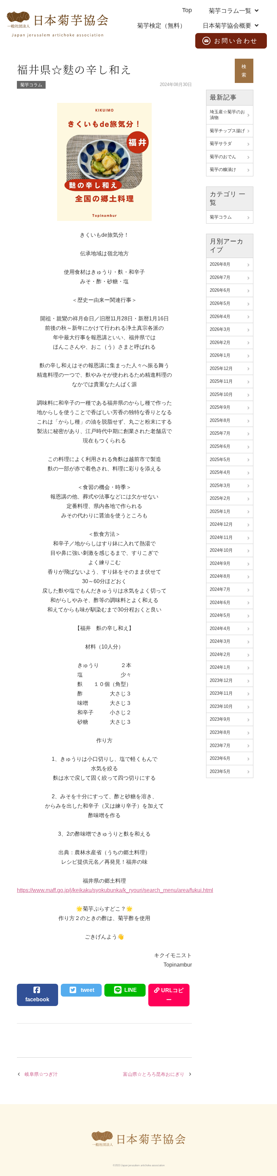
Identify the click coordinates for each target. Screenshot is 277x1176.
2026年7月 (220, 277)
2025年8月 (220, 420)
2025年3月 (220, 485)
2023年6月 (220, 758)
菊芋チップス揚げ (227, 130)
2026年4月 (220, 316)
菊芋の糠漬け (223, 169)
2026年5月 (220, 303)
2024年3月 (220, 641)
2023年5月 (220, 771)
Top (187, 10)
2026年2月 (220, 342)
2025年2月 (220, 498)
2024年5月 (220, 615)
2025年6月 (220, 446)
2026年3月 (220, 329)
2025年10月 (221, 394)
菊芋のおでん (223, 156)
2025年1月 (220, 511)
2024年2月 (220, 654)
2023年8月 (220, 732)
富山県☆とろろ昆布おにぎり (153, 1074)
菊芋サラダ (221, 143)
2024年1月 (220, 667)
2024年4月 (220, 628)
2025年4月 (220, 472)
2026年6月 (220, 290)
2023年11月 (221, 693)
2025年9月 (220, 407)
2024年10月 (221, 550)
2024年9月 (220, 563)
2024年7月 (220, 589)
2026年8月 (220, 264)
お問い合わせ (236, 40)
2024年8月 (220, 576)
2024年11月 (221, 537)
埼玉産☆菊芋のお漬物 (227, 114)
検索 (244, 71)
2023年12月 (221, 680)
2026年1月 (220, 355)
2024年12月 (221, 524)
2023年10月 (221, 706)
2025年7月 (220, 433)
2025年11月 (221, 381)
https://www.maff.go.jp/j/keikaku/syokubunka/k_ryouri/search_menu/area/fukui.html (115, 890)
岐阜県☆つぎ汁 (41, 1074)
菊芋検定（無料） (161, 25)
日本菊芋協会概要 (227, 25)
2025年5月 (220, 459)
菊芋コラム (31, 84)
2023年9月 (220, 719)
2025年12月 (221, 368)
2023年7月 (220, 745)
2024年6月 (220, 602)
